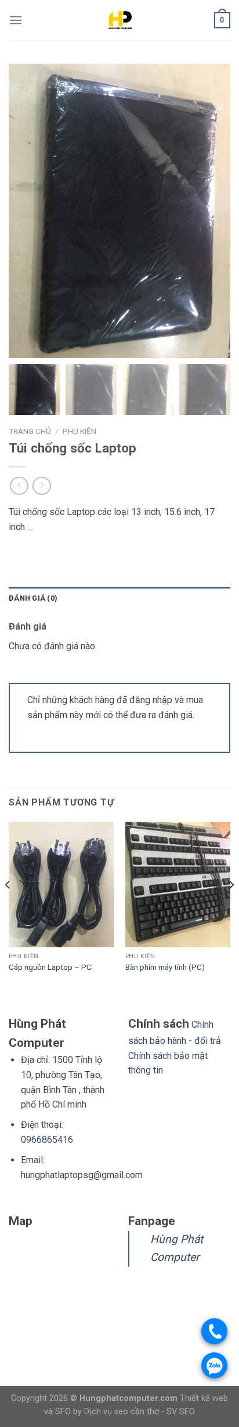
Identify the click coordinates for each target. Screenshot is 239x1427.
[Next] (231, 908)
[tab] (119, 598)
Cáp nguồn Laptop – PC (50, 967)
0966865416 (47, 1139)
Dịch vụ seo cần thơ (122, 1412)
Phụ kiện (79, 431)
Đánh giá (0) (33, 598)
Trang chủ (30, 431)
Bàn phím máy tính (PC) (165, 967)
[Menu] (16, 20)
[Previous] (8, 908)
